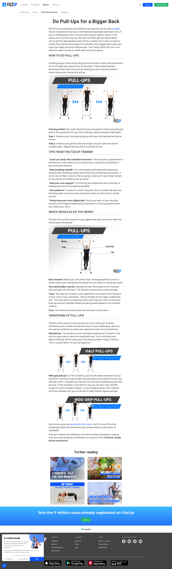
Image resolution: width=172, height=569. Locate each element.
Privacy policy (103, 544)
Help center (55, 551)
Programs (35, 4)
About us (78, 541)
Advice (46, 4)
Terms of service (104, 541)
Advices (54, 544)
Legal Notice (102, 547)
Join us (86, 520)
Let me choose (23, 559)
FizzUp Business (57, 547)
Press (77, 544)
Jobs (76, 547)
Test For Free (161, 5)
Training (24, 4)
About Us (56, 4)
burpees (116, 28)
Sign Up (147, 5)
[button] (140, 4)
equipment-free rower (81, 424)
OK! (37, 559)
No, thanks (9, 559)
